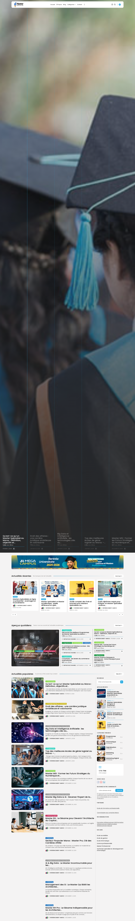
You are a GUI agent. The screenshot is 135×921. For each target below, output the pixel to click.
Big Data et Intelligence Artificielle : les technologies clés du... (66, 538)
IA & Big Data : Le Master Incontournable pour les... (68, 864)
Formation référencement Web (110, 823)
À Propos (59, 4)
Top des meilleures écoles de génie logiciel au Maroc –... (95, 540)
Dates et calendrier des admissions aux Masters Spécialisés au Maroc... (80, 599)
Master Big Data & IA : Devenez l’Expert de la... (68, 797)
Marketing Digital (50, 651)
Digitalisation (20, 651)
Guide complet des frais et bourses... (114, 725)
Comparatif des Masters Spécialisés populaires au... (114, 693)
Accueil (53, 4)
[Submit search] (121, 681)
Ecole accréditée (102, 835)
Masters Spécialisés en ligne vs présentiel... (114, 704)
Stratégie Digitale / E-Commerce (56, 703)
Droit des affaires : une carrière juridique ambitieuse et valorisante (40, 539)
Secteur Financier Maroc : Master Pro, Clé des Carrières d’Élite (68, 841)
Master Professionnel (103, 846)
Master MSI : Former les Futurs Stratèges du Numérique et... (122, 540)
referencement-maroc (25, 608)
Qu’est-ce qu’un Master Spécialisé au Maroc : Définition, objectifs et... (13, 539)
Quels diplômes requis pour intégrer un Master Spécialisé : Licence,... (53, 603)
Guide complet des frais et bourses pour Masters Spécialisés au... (24, 603)
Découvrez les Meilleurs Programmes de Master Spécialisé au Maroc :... (75, 633)
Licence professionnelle (104, 843)
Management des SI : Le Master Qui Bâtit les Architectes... (67, 885)
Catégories (70, 4)
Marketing (40, 651)
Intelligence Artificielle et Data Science (58, 726)
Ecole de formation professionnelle (108, 808)
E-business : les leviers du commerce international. (75, 659)
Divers (15, 599)
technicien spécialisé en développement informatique (110, 849)
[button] (119, 614)
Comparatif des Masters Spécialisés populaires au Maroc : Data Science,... (108, 603)
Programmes (67, 630)
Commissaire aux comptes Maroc (108, 813)
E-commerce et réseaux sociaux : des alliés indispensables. (33, 654)
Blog (64, 4)
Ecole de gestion (102, 838)
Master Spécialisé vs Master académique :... (114, 714)
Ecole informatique (103, 841)
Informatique (30, 651)
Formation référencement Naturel (107, 825)
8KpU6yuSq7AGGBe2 (25, 662)
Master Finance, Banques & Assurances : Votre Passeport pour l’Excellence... (107, 659)
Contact (79, 4)
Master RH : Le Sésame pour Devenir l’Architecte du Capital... (69, 819)
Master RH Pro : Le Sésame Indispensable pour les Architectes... (69, 908)
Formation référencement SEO (107, 822)
